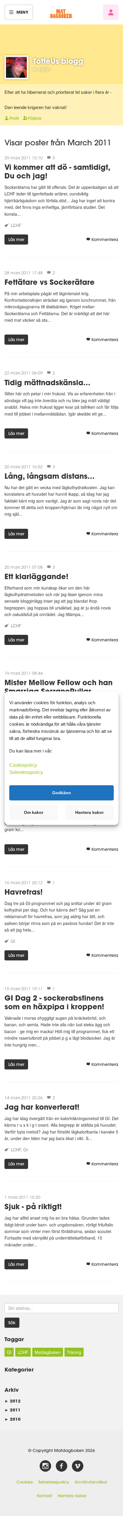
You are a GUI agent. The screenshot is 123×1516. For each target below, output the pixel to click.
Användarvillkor (91, 1482)
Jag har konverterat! (41, 1107)
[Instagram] (45, 1466)
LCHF (16, 225)
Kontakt (44, 1495)
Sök (12, 1322)
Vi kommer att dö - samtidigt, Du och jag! (57, 171)
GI (13, 941)
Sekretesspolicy (53, 1482)
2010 (12, 1419)
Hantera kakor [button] (89, 812)
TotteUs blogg (58, 61)
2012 (12, 1401)
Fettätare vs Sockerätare (49, 282)
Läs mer (16, 239)
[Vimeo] (78, 1466)
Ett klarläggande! (36, 576)
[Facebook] (61, 1466)
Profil (14, 118)
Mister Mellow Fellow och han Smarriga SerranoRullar (58, 686)
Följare (34, 118)
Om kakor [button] (33, 812)
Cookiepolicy (23, 764)
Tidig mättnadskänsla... (47, 382)
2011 (12, 1410)
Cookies (24, 1482)
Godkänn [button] (61, 792)
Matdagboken (48, 1352)
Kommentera (104, 239)
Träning (74, 1352)
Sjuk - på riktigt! (33, 1206)
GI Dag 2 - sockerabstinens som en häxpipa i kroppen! (54, 1002)
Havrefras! (23, 892)
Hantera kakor (72, 1495)
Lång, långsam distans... (49, 476)
